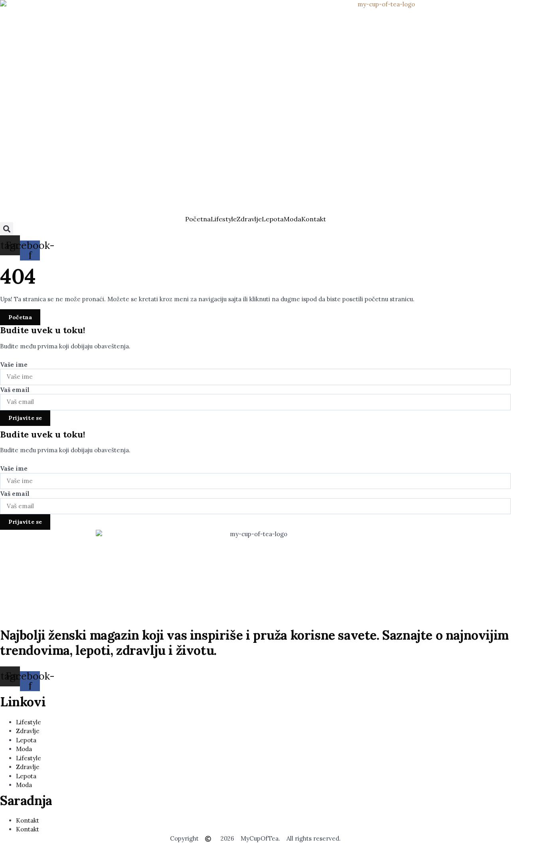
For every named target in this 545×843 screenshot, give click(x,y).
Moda (292, 219)
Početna (198, 219)
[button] (6, 228)
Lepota (273, 219)
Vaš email (15, 390)
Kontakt (313, 219)
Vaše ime (14, 364)
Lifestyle (224, 219)
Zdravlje (249, 219)
